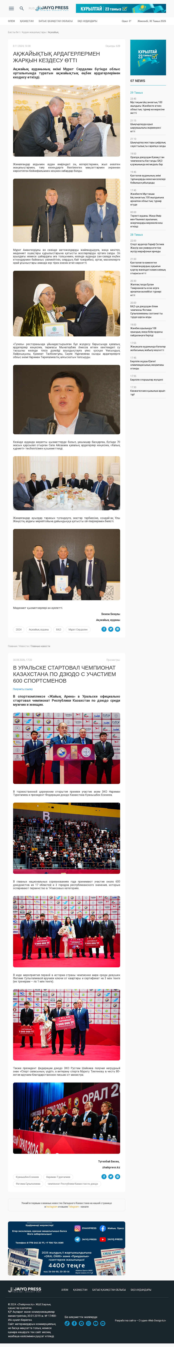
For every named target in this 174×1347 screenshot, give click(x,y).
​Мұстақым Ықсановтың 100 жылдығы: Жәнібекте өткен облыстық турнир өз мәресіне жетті (147, 105)
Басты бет (14, 32)
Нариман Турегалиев (58, 1177)
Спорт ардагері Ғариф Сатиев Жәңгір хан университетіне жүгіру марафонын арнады (147, 246)
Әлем (11, 21)
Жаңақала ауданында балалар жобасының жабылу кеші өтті (148, 347)
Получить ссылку (23, 689)
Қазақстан (27, 21)
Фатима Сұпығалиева (28, 1183)
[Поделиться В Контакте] (118, 629)
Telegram (73, 1206)
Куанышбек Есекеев (27, 1177)
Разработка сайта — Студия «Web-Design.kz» (140, 1320)
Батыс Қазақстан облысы (56, 21)
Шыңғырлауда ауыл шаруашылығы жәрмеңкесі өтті (145, 126)
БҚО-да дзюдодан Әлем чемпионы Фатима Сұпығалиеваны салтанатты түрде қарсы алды (146, 309)
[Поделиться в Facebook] (104, 629)
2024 (18, 629)
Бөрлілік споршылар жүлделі (146, 378)
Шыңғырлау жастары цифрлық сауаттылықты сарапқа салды (148, 142)
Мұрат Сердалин (78, 629)
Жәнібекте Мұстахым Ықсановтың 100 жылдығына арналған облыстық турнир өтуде (147, 197)
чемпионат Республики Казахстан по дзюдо (73, 1183)
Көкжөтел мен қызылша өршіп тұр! (147, 391)
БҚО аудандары (87, 21)
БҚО (58, 629)
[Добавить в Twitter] (111, 629)
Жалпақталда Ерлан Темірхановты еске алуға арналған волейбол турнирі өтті (145, 288)
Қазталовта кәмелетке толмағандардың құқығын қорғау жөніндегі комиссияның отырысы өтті (148, 266)
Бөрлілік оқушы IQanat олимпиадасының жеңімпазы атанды (147, 363)
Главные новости (40, 646)
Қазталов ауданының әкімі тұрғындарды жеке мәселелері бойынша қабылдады (148, 177)
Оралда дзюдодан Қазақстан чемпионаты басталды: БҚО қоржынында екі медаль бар (147, 159)
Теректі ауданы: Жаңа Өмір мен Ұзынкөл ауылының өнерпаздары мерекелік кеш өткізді (146, 219)
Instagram (52, 1206)
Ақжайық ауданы (39, 629)
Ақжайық (53, 32)
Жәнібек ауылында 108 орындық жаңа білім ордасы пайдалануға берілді (146, 330)
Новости (24, 646)
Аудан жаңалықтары (34, 32)
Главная (12, 646)
